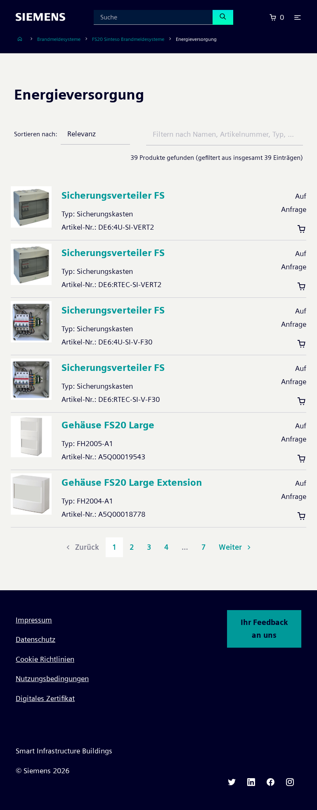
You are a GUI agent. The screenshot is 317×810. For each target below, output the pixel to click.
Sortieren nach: (35, 134)
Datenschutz (35, 639)
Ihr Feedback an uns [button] (264, 629)
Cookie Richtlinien (45, 659)
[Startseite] (19, 39)
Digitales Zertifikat (45, 698)
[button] (297, 17)
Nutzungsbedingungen (52, 678)
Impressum (34, 619)
